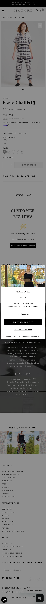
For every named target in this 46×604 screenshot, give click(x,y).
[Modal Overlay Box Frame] (23, 302)
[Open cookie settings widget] (4, 600)
